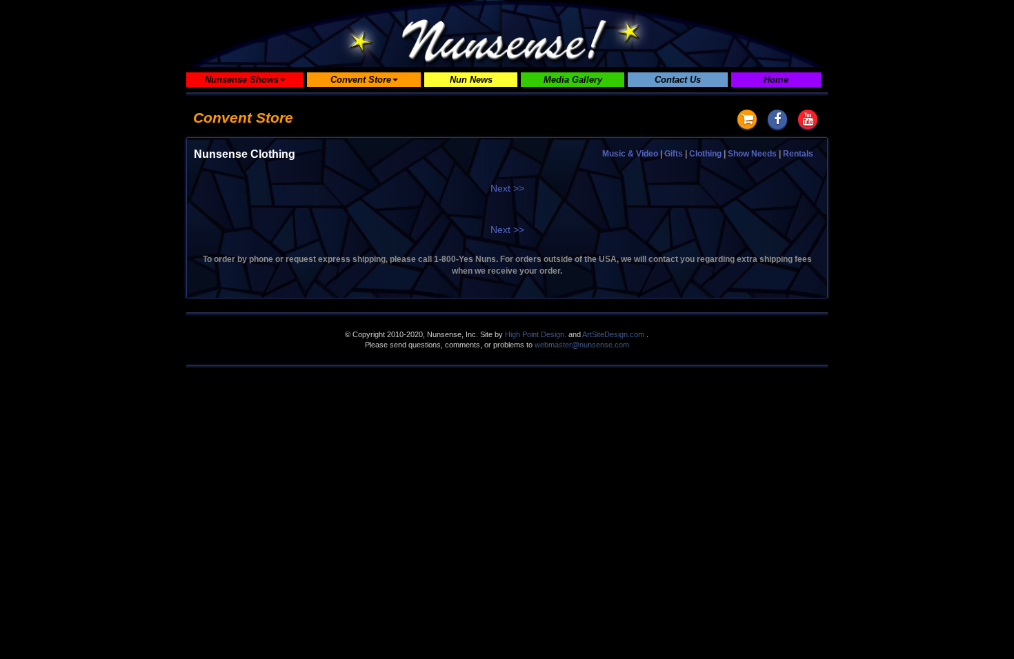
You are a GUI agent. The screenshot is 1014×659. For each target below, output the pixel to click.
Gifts (673, 154)
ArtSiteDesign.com (613, 334)
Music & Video (630, 154)
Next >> (507, 188)
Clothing (705, 154)
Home (776, 79)
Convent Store (360, 79)
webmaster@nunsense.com (582, 345)
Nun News (471, 79)
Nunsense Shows (242, 79)
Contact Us (678, 79)
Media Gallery (573, 79)
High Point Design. (535, 334)
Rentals (798, 154)
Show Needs (752, 154)
